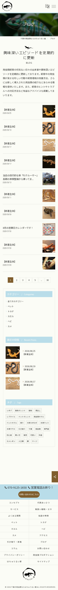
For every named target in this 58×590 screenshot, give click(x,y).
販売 (25, 435)
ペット (11, 306)
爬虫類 (38, 429)
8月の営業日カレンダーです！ (18, 227)
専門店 (46, 429)
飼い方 (17, 435)
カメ (10, 326)
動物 (30, 410)
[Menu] (53, 6)
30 (47, 280)
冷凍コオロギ (32, 423)
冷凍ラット (45, 423)
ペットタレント (24, 417)
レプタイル (11, 417)
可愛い (32, 435)
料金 (40, 435)
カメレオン (11, 441)
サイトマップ (43, 561)
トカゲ (11, 311)
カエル (11, 316)
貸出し (38, 410)
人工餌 (21, 441)
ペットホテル (12, 423)
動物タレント (20, 410)
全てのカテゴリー (16, 301)
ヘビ (10, 321)
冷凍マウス (11, 429)
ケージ (34, 441)
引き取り (22, 429)
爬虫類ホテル (39, 417)
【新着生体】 (9, 109)
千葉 (30, 429)
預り (22, 423)
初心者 (9, 435)
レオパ (9, 410)
